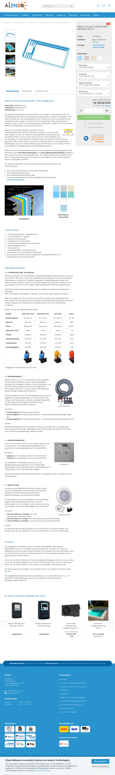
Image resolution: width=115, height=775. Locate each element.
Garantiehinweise (67, 708)
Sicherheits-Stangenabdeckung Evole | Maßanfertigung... (98, 625)
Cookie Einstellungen (68, 712)
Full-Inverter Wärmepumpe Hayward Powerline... (71, 625)
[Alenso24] (17, 5)
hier (8, 571)
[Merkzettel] (103, 7)
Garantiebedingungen (15, 180)
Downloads (27, 91)
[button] (98, 7)
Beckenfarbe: (82, 54)
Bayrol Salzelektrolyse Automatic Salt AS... (16, 624)
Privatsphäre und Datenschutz (72, 705)
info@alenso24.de (13, 693)
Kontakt (64, 679)
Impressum (65, 694)
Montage (64, 690)
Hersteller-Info (41, 91)
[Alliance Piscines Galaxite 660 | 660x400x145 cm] (46, 53)
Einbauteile (73, 15)
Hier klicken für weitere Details (99, 46)
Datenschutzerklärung (42, 770)
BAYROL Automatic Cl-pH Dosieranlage (44, 624)
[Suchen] (71, 6)
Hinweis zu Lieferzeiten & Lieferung (73, 687)
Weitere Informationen (100, 766)
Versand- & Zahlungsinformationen (73, 683)
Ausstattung (85, 15)
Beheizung (49, 15)
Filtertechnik (37, 15)
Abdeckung (61, 15)
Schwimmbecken (11, 15)
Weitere (96, 15)
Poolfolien (25, 15)
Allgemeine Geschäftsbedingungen (73, 697)
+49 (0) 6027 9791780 (14, 691)
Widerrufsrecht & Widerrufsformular (73, 701)
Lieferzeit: (81, 39)
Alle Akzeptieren (100, 761)
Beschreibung (12, 91)
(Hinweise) (96, 42)
